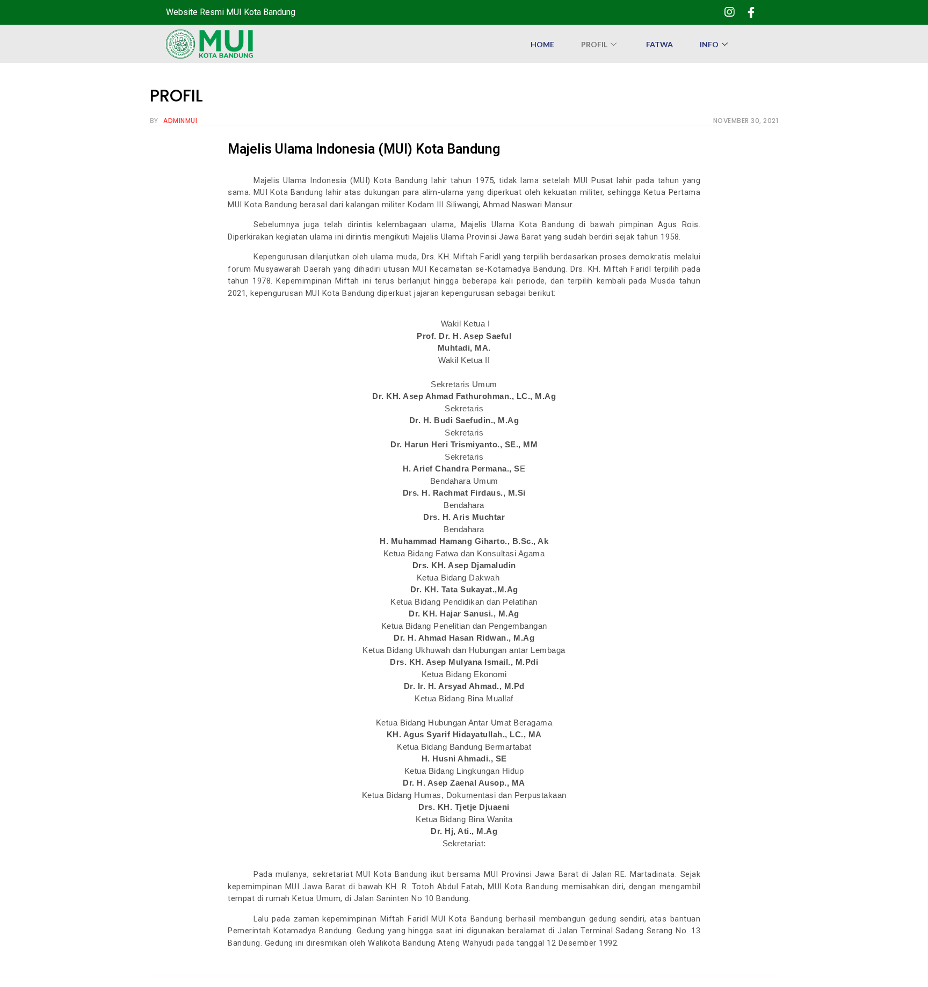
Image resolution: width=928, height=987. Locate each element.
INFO (709, 44)
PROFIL (594, 44)
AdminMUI (180, 120)
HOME (542, 44)
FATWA (659, 44)
